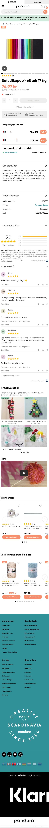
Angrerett (27, 672)
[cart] (45, 6)
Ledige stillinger (7, 680)
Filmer (4, 458)
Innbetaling (28, 664)
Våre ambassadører (8, 672)
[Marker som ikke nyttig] (43, 285)
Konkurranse (6, 676)
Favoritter (5, 637)
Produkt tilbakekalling (9, 652)
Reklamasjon (28, 680)
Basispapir (27, 24)
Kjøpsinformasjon (30, 683)
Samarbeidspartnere (9, 683)
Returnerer (28, 676)
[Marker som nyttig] (39, 285)
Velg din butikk (11, 152)
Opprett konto (29, 633)
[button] (4, 100)
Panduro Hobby (41, 205)
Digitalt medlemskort (31, 629)
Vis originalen (24, 321)
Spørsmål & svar (7, 633)
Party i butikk (6, 687)
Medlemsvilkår (29, 641)
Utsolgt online (33, 100)
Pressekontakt (7, 691)
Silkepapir (36, 24)
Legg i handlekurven (11, 537)
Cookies (4, 648)
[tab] (2, 73)
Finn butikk (5, 629)
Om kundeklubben (30, 625)
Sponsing (5, 695)
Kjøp (43, 132)
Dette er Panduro (7, 664)
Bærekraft (5, 668)
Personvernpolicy (7, 644)
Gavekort (27, 687)
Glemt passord (29, 637)
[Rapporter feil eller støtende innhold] (47, 285)
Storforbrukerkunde (8, 641)
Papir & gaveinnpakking (14, 24)
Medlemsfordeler (30, 644)
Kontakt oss (6, 625)
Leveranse (27, 668)
